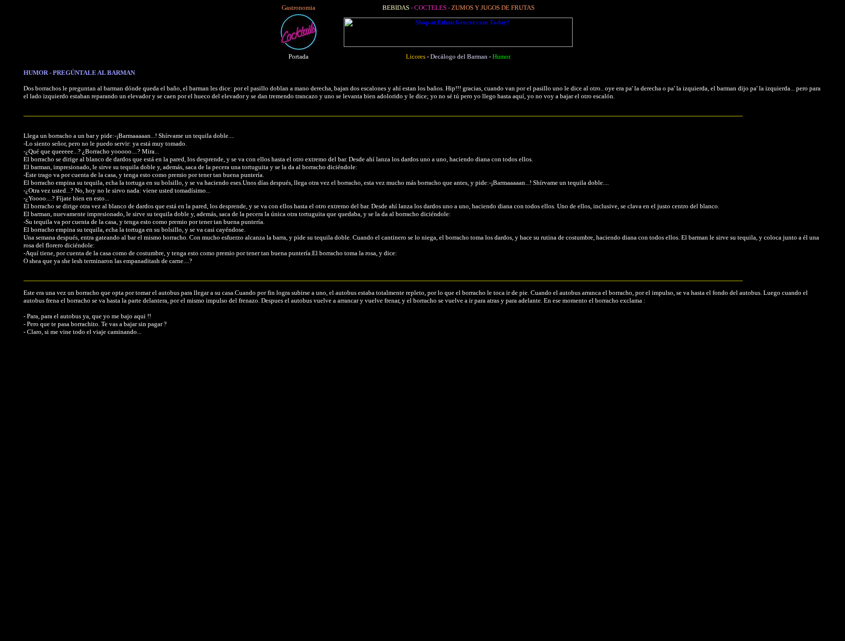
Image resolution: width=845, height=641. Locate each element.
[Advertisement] (297, 490)
